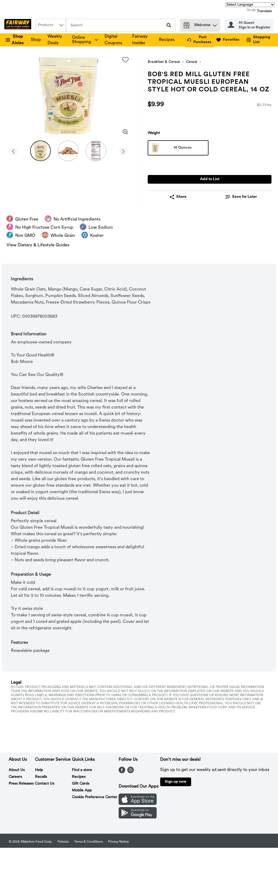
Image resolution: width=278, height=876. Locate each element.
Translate (264, 11)
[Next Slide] (123, 150)
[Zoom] (125, 132)
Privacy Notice (118, 841)
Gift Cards (80, 784)
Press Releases (21, 784)
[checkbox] (125, 59)
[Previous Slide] (13, 150)
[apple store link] (138, 804)
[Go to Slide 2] (68, 150)
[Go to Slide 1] (40, 150)
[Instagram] (130, 772)
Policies (63, 841)
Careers (15, 777)
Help (39, 770)
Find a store (82, 770)
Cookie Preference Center (94, 797)
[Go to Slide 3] (95, 150)
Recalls (41, 777)
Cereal (191, 62)
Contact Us (44, 784)
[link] (199, 40)
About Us (17, 770)
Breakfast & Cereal (164, 62)
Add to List (209, 179)
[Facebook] (122, 772)
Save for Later (244, 197)
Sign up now (176, 782)
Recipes (167, 40)
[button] (215, 24)
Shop (36, 40)
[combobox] (51, 25)
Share (181, 197)
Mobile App (82, 790)
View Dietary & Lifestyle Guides (38, 245)
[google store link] (138, 817)
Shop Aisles (18, 39)
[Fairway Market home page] (18, 25)
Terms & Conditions (88, 841)
